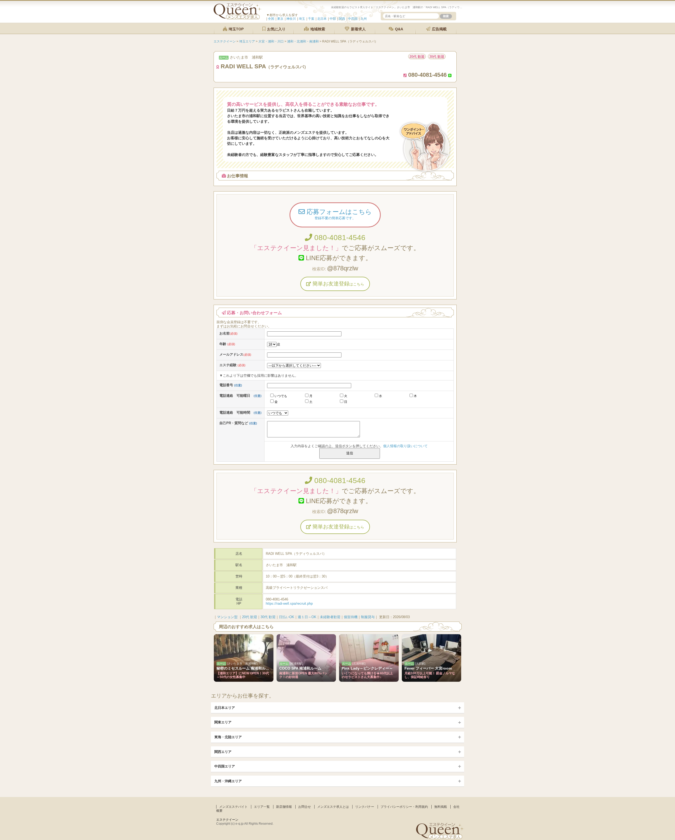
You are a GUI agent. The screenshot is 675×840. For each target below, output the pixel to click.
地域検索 (317, 29)
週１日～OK (307, 617)
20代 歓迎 (249, 617)
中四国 (353, 19)
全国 (271, 19)
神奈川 (291, 19)
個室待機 (351, 617)
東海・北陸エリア (228, 737)
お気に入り (276, 29)
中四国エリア (224, 766)
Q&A (398, 29)
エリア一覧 (262, 807)
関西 (342, 19)
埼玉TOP (236, 29)
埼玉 (302, 19)
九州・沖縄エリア (228, 781)
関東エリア (223, 722)
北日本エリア (224, 708)
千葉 (311, 19)
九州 (363, 19)
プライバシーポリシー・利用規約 (404, 807)
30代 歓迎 (268, 617)
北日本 (322, 19)
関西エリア (223, 752)
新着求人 (358, 29)
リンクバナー (364, 807)
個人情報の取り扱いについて (405, 446)
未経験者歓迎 (330, 617)
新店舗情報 (284, 807)
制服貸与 (368, 617)
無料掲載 (440, 807)
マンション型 (227, 617)
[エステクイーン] (238, 18)
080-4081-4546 (338, 237)
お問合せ (304, 807)
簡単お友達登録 (337, 284)
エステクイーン (227, 820)
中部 (333, 19)
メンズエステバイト (233, 807)
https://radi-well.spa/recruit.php (289, 603)
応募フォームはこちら (338, 214)
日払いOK (286, 617)
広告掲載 (439, 29)
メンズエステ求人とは (333, 807)
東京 (280, 19)
